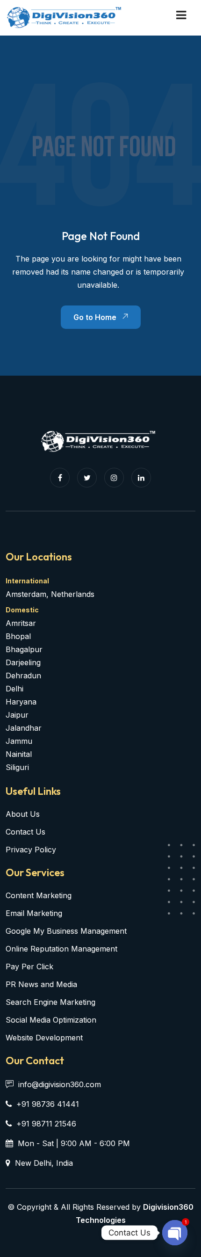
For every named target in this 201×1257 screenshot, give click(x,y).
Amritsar (21, 623)
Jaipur (17, 714)
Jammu (19, 741)
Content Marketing (39, 895)
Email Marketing (34, 913)
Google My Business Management (66, 931)
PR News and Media (41, 984)
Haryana (21, 701)
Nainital (19, 754)
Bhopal (18, 636)
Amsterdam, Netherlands (50, 594)
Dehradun (23, 675)
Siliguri (17, 767)
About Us (23, 814)
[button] (181, 15)
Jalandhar (24, 728)
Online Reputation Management (61, 948)
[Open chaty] (174, 1232)
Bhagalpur (24, 649)
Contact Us (25, 831)
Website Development (44, 1037)
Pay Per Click (29, 966)
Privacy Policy (31, 849)
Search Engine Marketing (50, 1002)
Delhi (14, 688)
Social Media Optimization (51, 1019)
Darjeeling (23, 662)
